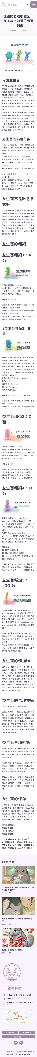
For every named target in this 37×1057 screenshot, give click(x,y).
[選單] (33, 4)
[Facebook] (16, 1043)
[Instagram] (21, 1043)
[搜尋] (27, 4)
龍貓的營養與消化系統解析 (13, 950)
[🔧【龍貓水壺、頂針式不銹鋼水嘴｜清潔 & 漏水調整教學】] (18, 875)
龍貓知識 (13, 30)
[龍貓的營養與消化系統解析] (18, 937)
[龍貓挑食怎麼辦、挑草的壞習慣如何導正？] (18, 906)
